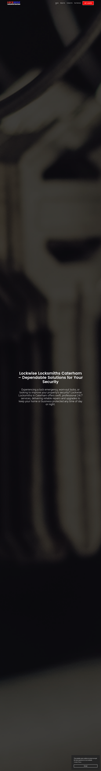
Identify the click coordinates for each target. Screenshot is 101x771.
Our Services (77, 3)
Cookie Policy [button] (77, 762)
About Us (62, 3)
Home (56, 3)
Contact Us (69, 3)
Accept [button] (85, 766)
